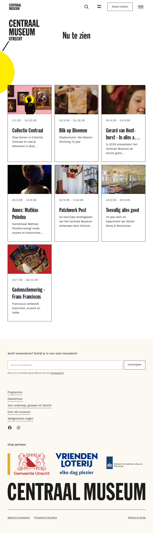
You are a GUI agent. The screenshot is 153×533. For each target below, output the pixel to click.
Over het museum (19, 412)
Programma (15, 392)
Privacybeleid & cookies (45, 518)
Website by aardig (136, 518)
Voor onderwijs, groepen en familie (30, 405)
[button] (99, 6)
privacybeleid (57, 373)
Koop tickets (120, 7)
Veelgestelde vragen (20, 419)
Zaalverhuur (15, 399)
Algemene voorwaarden (19, 518)
